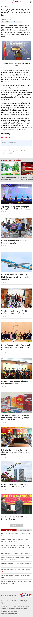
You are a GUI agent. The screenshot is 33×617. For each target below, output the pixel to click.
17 (16, 541)
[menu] (2, 1)
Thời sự (5, 6)
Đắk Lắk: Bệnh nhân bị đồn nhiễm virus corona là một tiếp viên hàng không (15, 452)
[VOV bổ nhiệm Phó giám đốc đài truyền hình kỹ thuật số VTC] (16, 298)
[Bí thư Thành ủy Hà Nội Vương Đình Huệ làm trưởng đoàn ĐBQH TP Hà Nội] (16, 332)
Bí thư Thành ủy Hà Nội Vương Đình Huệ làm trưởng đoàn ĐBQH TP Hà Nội (15, 347)
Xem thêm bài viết (16, 525)
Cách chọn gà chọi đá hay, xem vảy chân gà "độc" (15, 563)
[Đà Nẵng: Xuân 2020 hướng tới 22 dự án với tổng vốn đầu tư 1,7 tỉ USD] (16, 471)
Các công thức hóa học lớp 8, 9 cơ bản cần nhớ (14, 569)
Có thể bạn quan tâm (11, 160)
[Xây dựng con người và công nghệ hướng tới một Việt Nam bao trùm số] (16, 194)
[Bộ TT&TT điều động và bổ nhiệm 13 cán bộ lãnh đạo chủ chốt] (16, 368)
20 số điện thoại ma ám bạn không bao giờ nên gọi (15, 553)
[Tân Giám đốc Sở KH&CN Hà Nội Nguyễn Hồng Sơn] (16, 504)
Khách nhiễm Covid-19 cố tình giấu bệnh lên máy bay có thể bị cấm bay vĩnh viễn (15, 277)
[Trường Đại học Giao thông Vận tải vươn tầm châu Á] (10, 168)
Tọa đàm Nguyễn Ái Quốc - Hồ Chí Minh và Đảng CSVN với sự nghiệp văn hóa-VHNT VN (15, 417)
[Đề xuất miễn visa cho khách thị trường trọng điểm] (16, 228)
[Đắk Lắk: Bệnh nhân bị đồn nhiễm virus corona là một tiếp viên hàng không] (16, 437)
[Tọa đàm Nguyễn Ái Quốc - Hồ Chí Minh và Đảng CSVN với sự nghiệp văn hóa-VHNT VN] (16, 402)
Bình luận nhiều (24, 530)
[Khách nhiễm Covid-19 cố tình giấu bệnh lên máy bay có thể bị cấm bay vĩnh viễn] (16, 262)
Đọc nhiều (9, 530)
